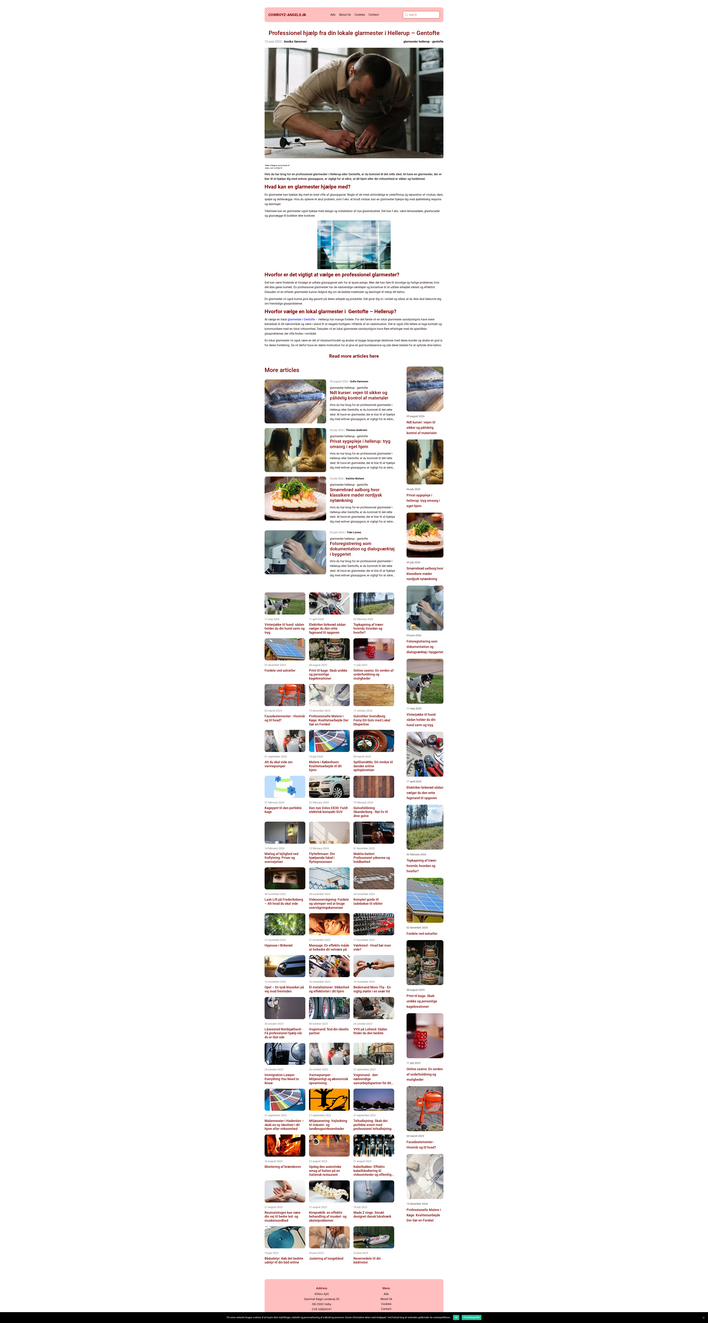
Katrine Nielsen (355, 478)
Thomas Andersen (356, 430)
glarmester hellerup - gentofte (423, 41)
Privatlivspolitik (472, 1317)
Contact (374, 14)
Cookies (360, 14)
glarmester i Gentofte (301, 319)
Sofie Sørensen (359, 381)
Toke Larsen (354, 532)
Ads (332, 14)
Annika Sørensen (295, 41)
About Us (345, 14)
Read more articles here (354, 356)
